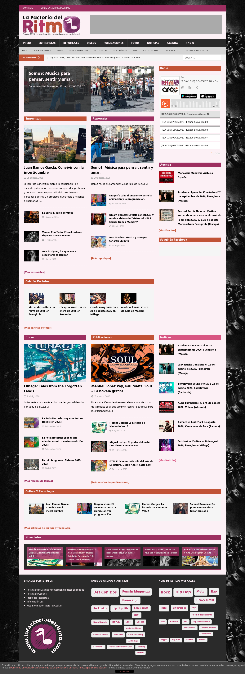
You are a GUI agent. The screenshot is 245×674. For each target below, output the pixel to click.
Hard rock (202, 640)
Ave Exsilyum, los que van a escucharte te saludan (59, 253)
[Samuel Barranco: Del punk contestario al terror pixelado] (180, 508)
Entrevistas (47, 43)
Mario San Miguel (133, 628)
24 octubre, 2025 (119, 469)
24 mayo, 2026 (118, 245)
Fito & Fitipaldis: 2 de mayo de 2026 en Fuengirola (42, 311)
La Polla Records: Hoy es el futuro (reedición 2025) (62, 420)
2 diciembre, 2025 (53, 426)
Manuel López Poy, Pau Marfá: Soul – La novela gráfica (121, 388)
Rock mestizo (189, 627)
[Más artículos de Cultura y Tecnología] (47, 528)
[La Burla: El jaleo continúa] (31, 217)
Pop (135, 50)
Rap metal (176, 639)
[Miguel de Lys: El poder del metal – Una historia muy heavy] (99, 446)
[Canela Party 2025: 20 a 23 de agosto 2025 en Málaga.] (98, 298)
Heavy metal (205, 599)
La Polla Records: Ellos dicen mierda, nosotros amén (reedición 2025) (62, 441)
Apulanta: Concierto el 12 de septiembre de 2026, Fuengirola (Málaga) (197, 350)
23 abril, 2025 (50, 468)
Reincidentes (98, 647)
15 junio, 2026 (118, 226)
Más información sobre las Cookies (44, 606)
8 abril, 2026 (33, 397)
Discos (91, 43)
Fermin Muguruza (136, 591)
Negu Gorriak (100, 622)
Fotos (135, 43)
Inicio (27, 43)
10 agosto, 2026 (119, 203)
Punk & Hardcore (78, 50)
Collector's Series (100, 634)
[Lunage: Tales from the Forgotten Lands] (55, 363)
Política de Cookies (37, 594)
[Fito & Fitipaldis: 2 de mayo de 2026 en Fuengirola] (36, 298)
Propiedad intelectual (38, 598)
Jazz (163, 622)
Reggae (164, 639)
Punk (164, 608)
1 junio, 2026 (50, 259)
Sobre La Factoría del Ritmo (55, 8)
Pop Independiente (201, 621)
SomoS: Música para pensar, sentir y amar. (51, 76)
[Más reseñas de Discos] (38, 481)
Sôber (128, 622)
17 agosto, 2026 (102, 397)
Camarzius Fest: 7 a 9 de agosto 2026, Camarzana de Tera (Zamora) (199, 424)
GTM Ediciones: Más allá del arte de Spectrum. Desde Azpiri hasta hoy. (131, 463)
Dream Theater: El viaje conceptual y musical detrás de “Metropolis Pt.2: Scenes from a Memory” (131, 218)
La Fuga (140, 622)
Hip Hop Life (120, 608)
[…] (83, 86)
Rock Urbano (206, 633)
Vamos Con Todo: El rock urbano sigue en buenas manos (62, 234)
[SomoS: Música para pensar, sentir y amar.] (122, 144)
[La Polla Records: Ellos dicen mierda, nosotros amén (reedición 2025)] (31, 442)
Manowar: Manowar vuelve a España (195, 175)
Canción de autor (208, 627)
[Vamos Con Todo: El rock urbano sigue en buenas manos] (31, 236)
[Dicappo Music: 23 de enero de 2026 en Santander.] (67, 298)
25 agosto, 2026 (35, 178)
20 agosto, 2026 (102, 178)
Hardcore (174, 621)
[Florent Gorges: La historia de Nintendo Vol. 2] (99, 427)
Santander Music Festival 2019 (120, 647)
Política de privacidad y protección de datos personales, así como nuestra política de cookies (58, 667)
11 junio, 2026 (51, 240)
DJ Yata (116, 622)
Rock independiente (202, 615)
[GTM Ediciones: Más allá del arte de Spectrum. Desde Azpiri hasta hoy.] (99, 465)
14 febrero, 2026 (119, 450)
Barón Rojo (130, 600)
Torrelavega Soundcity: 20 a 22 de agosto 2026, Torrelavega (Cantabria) (198, 388)
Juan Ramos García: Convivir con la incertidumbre (54, 170)
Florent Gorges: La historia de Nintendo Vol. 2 (127, 425)
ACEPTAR (124, 671)
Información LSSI (35, 602)
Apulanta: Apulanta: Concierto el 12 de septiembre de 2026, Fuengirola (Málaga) (199, 196)
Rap (214, 591)
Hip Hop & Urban (42, 50)
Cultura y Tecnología (196, 50)
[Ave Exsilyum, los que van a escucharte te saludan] (31, 255)
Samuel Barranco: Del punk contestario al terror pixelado (203, 507)
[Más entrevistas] (34, 272)
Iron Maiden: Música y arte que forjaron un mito (128, 239)
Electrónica (120, 50)
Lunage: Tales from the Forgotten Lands (53, 388)
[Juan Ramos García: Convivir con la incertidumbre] (55, 144)
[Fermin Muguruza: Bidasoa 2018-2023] (31, 464)
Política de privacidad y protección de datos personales (55, 590)
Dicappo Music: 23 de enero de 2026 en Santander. (73, 311)
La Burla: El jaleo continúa (57, 213)
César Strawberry (135, 634)
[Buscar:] (202, 58)
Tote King (141, 647)
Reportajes (71, 43)
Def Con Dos (105, 592)
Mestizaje (189, 640)
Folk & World (150, 50)
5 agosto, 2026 (118, 430)
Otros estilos (171, 50)
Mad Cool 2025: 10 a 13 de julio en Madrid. (135, 309)
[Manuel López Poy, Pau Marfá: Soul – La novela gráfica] (122, 363)
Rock (25, 50)
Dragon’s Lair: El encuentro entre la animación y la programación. (130, 197)
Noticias (153, 43)
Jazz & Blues (100, 50)
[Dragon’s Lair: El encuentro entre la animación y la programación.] (98, 200)
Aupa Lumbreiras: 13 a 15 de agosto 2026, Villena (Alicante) (199, 405)
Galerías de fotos (37, 281)
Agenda (172, 43)
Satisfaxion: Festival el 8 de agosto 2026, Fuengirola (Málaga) (198, 443)
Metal (60, 50)
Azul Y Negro (133, 641)
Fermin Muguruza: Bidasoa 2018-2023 (61, 462)
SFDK (136, 615)
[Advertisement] (159, 24)
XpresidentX (141, 608)
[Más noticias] (167, 460)
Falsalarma (118, 634)
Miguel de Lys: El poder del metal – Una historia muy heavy (131, 444)
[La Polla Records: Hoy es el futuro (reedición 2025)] (31, 422)
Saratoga (140, 653)
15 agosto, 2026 (52, 217)
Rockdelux (100, 608)
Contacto (28, 8)
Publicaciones (113, 43)
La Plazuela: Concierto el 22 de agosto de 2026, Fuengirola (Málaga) (196, 369)
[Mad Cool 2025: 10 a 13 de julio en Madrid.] (128, 298)
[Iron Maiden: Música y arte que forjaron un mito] (98, 241)
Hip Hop (183, 592)
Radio (190, 43)
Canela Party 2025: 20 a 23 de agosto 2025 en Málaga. (104, 311)
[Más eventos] (167, 230)
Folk (185, 621)
